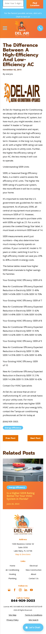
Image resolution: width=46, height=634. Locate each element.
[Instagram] (20, 590)
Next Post (35, 438)
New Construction (33, 570)
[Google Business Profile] (9, 590)
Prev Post (10, 438)
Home (12, 565)
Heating (12, 574)
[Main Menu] (5, 28)
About (33, 574)
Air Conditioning (12, 570)
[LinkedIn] (25, 590)
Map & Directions (23, 554)
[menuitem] (12, 615)
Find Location (34, 4)
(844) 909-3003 (10, 421)
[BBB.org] (37, 590)
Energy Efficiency (13, 427)
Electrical (33, 565)
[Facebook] (14, 590)
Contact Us (33, 578)
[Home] (22, 28)
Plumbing (12, 578)
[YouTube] (31, 590)
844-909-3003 (23, 600)
